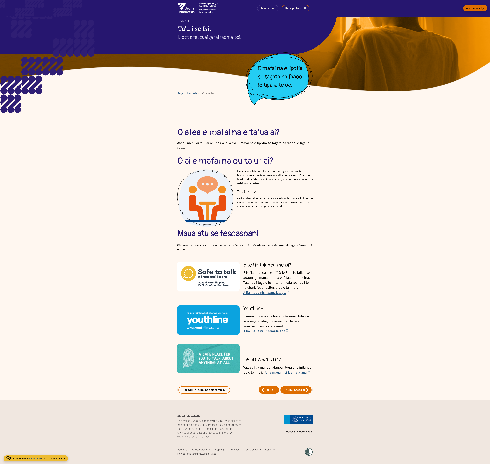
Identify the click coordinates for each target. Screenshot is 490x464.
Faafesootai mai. (201, 449)
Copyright (220, 449)
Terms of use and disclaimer (259, 449)
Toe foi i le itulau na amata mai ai (204, 390)
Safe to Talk (35, 458)
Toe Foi (269, 390)
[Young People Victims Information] (198, 7)
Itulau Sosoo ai (295, 390)
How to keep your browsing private (196, 454)
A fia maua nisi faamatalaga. (266, 292)
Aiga (180, 93)
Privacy (235, 449)
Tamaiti (192, 93)
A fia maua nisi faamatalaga (265, 331)
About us (182, 449)
